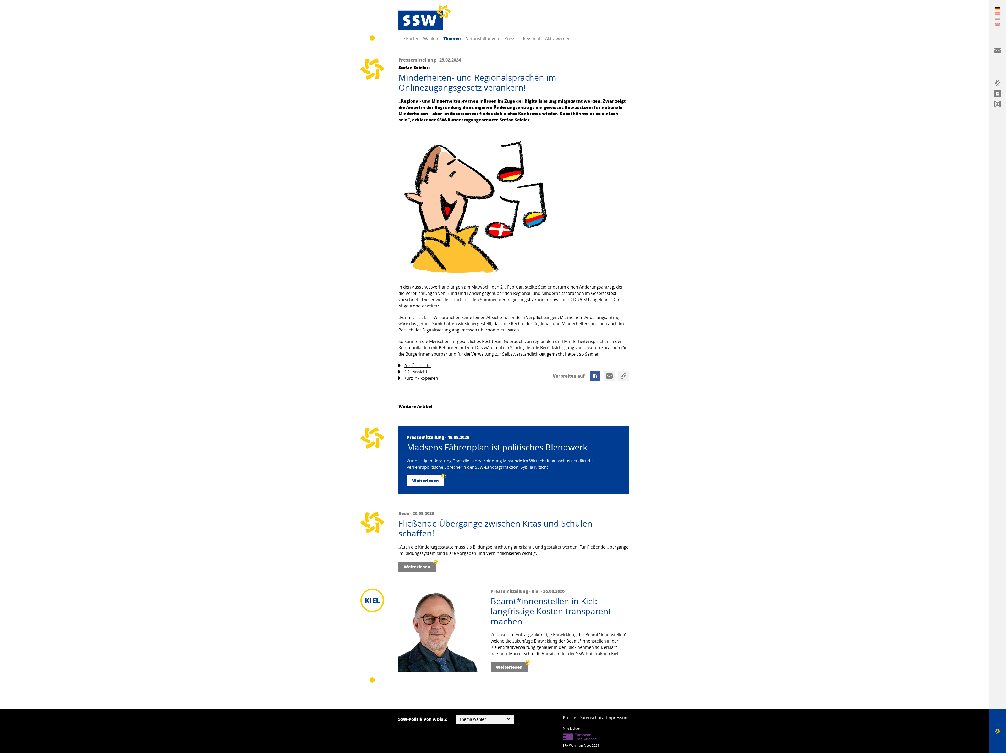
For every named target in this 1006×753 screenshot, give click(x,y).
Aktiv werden (558, 38)
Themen (452, 38)
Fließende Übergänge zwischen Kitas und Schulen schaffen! (495, 528)
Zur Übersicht (417, 365)
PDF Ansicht (415, 372)
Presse (511, 38)
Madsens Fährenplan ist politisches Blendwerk (497, 447)
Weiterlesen (425, 481)
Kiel (536, 591)
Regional (531, 38)
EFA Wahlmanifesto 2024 (581, 745)
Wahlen (430, 38)
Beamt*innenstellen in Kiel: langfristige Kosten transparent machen (551, 611)
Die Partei (408, 38)
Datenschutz (591, 718)
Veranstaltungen (482, 38)
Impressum (617, 718)
